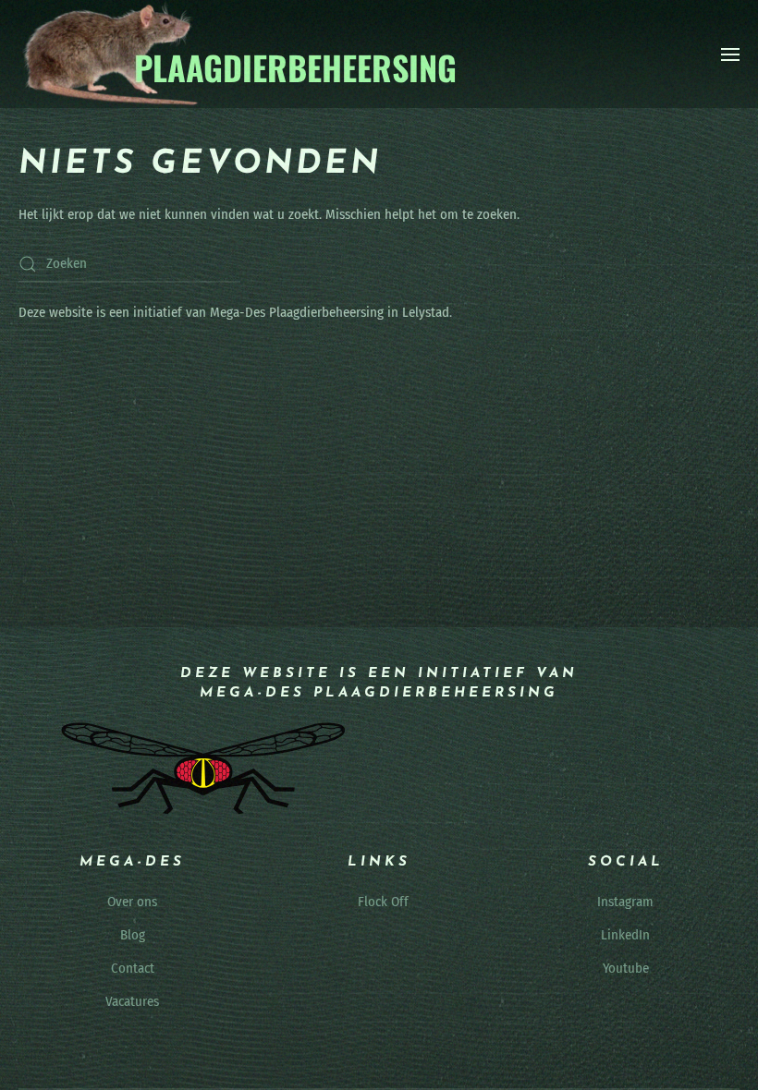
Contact (132, 968)
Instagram (625, 901)
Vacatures (132, 1001)
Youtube (626, 968)
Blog (132, 934)
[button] (730, 54)
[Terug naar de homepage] (238, 54)
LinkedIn (625, 934)
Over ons (132, 901)
